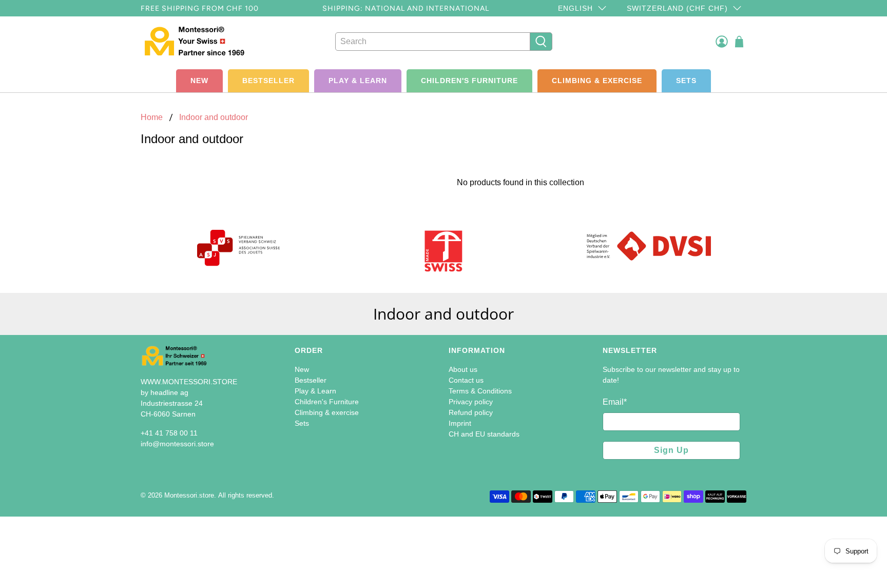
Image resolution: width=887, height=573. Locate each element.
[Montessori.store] (198, 41)
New (199, 80)
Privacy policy (471, 402)
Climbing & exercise (597, 80)
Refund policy (471, 412)
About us (463, 369)
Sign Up (671, 450)
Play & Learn (358, 80)
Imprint (460, 423)
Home (152, 117)
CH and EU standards (484, 434)
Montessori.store (189, 495)
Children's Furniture (469, 80)
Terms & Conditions (480, 391)
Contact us (466, 380)
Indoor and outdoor (213, 117)
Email (615, 402)
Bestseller (268, 80)
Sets (686, 80)
